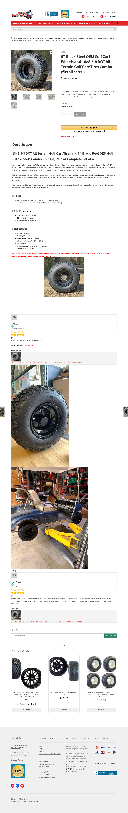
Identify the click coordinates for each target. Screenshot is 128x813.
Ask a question (111, 635)
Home (15, 38)
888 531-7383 (15, 748)
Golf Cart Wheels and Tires (22, 23)
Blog (40, 746)
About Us (106, 12)
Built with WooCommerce (30, 802)
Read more (64, 709)
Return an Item (44, 774)
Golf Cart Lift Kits (44, 23)
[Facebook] (17, 786)
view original (28, 345)
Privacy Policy (43, 761)
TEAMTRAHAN (44, 756)
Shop (40, 749)
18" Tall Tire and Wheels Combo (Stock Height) (81, 38)
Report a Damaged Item (47, 777)
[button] (51, 52)
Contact (114, 12)
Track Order (79, 12)
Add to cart (80, 114)
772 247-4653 (15, 745)
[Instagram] (12, 786)
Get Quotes (89, 12)
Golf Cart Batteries (86, 23)
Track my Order (44, 772)
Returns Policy (44, 767)
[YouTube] (22, 786)
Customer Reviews (17, 760)
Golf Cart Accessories (65, 23)
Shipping (98, 12)
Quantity (64, 103)
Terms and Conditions (46, 764)
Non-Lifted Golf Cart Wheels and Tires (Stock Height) (51, 38)
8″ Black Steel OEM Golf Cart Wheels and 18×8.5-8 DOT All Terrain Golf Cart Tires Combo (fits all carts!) (46, 363)
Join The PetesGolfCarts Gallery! (50, 754)
